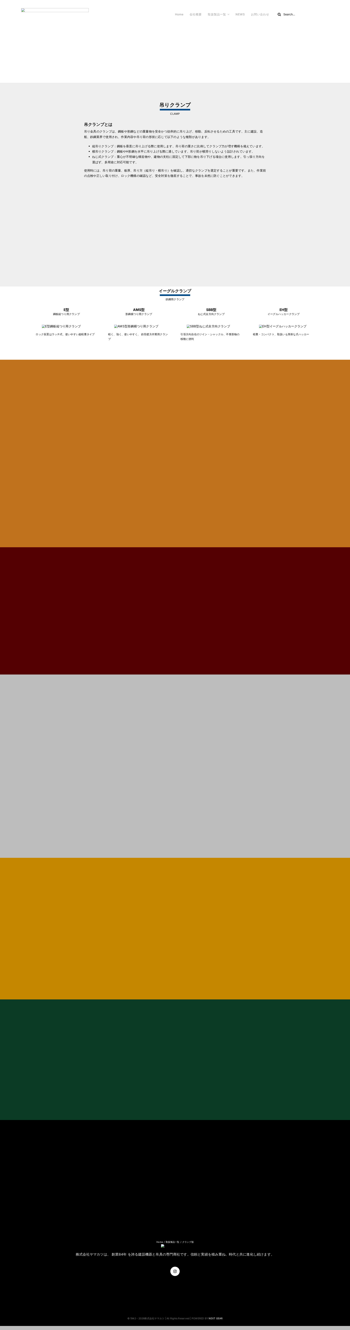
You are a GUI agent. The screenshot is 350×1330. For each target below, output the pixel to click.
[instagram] (175, 1271)
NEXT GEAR (216, 1318)
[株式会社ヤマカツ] (55, 10)
